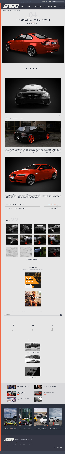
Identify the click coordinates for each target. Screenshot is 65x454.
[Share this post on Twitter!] (28, 69)
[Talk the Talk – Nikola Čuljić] (11, 387)
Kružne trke (10, 427)
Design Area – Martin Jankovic (50, 398)
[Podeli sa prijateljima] (33, 69)
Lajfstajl (28, 6)
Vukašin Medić (35, 23)
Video (44, 6)
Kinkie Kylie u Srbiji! (25, 428)
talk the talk (39, 269)
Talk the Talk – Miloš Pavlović (50, 386)
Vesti (55, 6)
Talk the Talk (35, 17)
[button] (62, 1)
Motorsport (35, 6)
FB (21, 197)
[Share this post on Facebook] (26, 69)
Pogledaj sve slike (33, 259)
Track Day (60, 6)
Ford (31, 269)
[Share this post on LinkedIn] (36, 69)
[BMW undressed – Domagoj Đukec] (11, 399)
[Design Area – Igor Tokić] (38, 393)
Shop (34, 441)
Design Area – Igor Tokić (48, 392)
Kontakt (13, 441)
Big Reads (49, 6)
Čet (40, 6)
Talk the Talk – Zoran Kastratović (21, 393)
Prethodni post (52, 204)
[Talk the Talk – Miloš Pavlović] (38, 387)
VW (43, 269)
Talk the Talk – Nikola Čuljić (23, 386)
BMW (22, 269)
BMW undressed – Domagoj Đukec (23, 399)
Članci (22, 6)
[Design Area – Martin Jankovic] (38, 399)
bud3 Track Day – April (55, 428)
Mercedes (34, 269)
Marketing (21, 441)
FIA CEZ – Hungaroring (10, 428)
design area (26, 269)
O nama (43, 1)
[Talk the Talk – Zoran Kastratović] (11, 393)
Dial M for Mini (52, 208)
